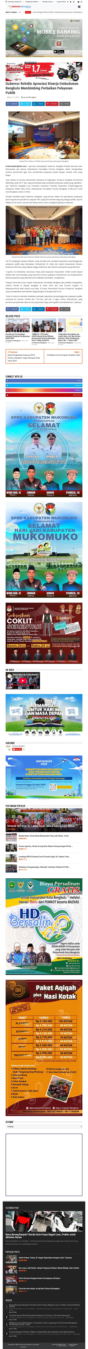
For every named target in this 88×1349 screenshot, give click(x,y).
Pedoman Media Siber (59, 1344)
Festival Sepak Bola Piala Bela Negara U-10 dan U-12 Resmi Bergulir (39, 1315)
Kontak (72, 1345)
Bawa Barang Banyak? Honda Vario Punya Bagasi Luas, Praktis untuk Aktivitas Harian (41, 1236)
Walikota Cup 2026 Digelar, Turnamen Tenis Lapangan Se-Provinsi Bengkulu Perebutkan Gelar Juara (43, 1323)
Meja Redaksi (73, 1344)
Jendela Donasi (47, 2)
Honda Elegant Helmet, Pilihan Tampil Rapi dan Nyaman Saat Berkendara (41, 1332)
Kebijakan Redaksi (31, 2)
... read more (69, 1317)
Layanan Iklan (61, 2)
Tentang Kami (62, 1345)
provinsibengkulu (29, 97)
